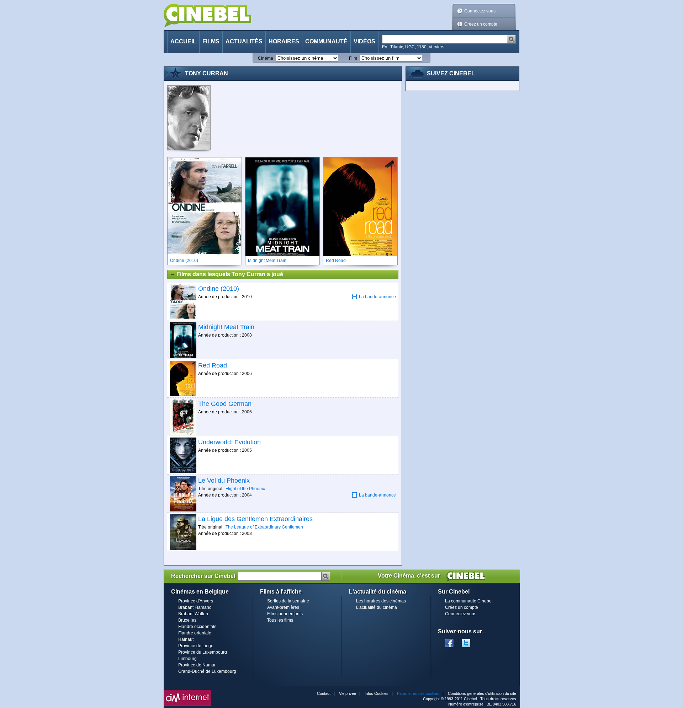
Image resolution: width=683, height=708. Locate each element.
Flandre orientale (194, 633)
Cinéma (265, 58)
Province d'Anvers (195, 601)
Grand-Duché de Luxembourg (207, 671)
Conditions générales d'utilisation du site (482, 693)
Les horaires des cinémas (381, 601)
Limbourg (187, 658)
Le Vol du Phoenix (224, 480)
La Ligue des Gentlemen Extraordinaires (255, 518)
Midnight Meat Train (226, 327)
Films (210, 41)
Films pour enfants (285, 613)
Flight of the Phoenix (245, 488)
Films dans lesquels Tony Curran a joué (229, 274)
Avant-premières (283, 607)
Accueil (183, 41)
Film (353, 58)
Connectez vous (480, 11)
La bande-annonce (377, 296)
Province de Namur (197, 665)
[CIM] (187, 692)
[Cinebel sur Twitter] (469, 640)
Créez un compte (480, 24)
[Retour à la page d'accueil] (207, 15)
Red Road (212, 365)
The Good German (225, 403)
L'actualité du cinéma (376, 607)
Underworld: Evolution (229, 442)
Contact (323, 693)
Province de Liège (195, 645)
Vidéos (364, 41)
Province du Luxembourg (202, 652)
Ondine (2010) (218, 288)
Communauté (326, 41)
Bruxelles (187, 620)
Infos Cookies (376, 693)
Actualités (244, 41)
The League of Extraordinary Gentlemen (264, 527)
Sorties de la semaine (288, 601)
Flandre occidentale (197, 626)
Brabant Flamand (195, 607)
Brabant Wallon (193, 613)
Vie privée (347, 693)
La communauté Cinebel (469, 601)
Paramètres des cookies (418, 693)
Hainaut (186, 639)
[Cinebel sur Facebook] (449, 640)
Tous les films (280, 620)
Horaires (284, 41)
